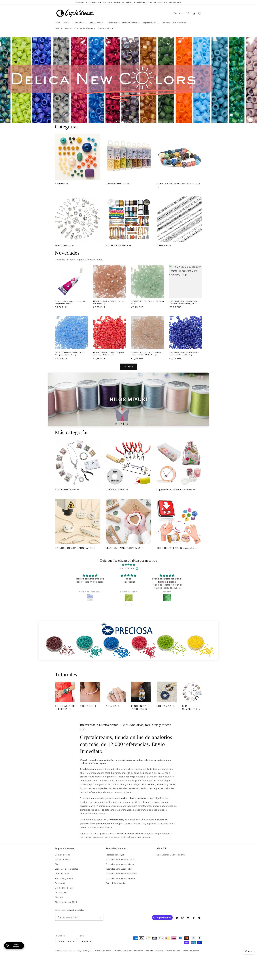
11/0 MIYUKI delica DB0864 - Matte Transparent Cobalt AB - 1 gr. (184, 353)
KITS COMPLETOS (65, 489)
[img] (128, 565)
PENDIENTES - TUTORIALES (139, 707)
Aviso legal (160, 951)
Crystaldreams (67, 951)
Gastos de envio (62, 859)
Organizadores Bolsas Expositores (174, 489)
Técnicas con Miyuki (115, 855)
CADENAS (163, 245)
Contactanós (61, 892)
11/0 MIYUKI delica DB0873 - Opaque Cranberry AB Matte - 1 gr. (108, 353)
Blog (57, 864)
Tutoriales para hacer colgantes (121, 878)
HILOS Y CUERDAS (117, 245)
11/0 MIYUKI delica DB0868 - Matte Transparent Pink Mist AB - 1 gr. (146, 353)
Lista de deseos (62, 855)
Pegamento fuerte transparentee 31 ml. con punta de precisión (70, 302)
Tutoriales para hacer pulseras (120, 859)
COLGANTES (164, 706)
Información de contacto (143, 951)
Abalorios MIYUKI (116, 183)
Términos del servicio (190, 951)
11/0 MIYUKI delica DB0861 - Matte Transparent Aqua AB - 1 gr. (70, 353)
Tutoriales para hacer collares (120, 864)
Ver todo (128, 366)
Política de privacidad (102, 951)
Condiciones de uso (64, 888)
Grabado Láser (62, 873)
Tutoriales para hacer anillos (119, 869)
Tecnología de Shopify (82, 951)
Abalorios (60, 183)
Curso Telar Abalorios (116, 883)
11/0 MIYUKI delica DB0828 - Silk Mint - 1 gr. (147, 302)
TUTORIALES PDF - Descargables (175, 548)
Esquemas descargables (66, 869)
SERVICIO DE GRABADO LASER (74, 548)
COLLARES (86, 706)
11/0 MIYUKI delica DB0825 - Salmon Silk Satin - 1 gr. (108, 302)
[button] (67, 23)
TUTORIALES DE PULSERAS (65, 707)
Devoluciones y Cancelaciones (171, 855)
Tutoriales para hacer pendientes (121, 873)
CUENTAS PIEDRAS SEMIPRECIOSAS (178, 183)
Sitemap (59, 897)
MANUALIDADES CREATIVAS (123, 548)
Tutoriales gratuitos (64, 878)
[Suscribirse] (100, 917)
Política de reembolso (122, 951)
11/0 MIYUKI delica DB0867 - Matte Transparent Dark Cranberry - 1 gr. (184, 302)
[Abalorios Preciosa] (128, 640)
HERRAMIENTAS (115, 489)
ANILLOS (111, 706)
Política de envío (173, 951)
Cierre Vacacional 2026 (66, 902)
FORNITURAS (63, 245)
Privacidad (60, 883)
